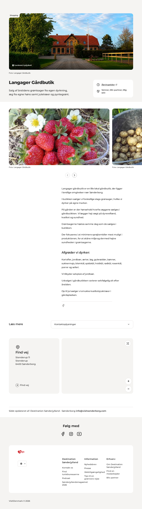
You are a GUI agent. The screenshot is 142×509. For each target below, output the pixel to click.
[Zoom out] (128, 389)
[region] (97, 366)
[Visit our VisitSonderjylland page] (62, 434)
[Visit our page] (71, 434)
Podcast (66, 478)
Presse (87, 468)
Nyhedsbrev (90, 464)
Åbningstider (108, 84)
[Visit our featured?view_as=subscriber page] (79, 434)
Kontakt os (67, 467)
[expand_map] (128, 343)
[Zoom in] (128, 381)
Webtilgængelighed (94, 472)
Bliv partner (112, 477)
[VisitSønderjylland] (26, 452)
